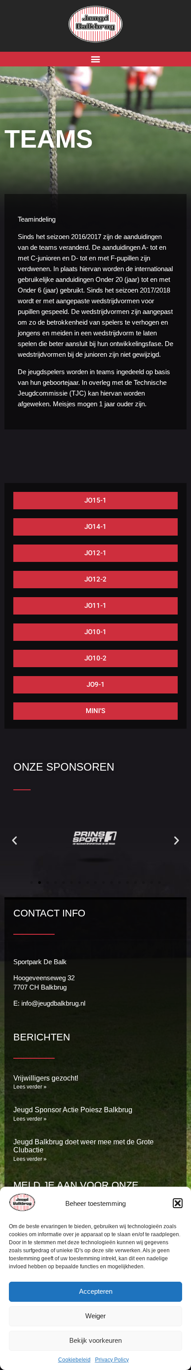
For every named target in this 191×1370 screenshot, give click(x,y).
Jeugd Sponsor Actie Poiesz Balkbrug (72, 1110)
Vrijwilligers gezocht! (45, 1078)
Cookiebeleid (74, 1360)
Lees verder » (30, 1087)
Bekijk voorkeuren (95, 1340)
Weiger (95, 1316)
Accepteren (95, 1291)
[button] (177, 1203)
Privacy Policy (112, 1360)
